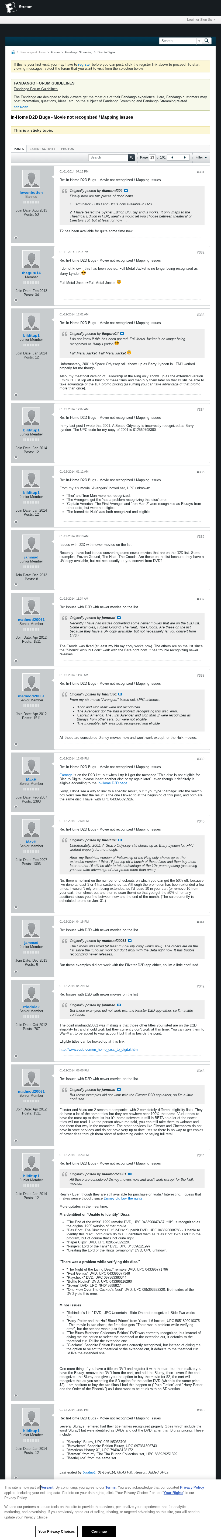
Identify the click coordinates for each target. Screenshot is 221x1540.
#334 (201, 410)
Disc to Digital (106, 52)
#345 (201, 1410)
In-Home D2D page (112, 783)
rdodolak (31, 1007)
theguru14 (31, 273)
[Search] (207, 40)
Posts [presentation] (19, 148)
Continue (99, 1532)
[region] (110, 1509)
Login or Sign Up (199, 20)
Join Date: (24, 210)
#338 (201, 675)
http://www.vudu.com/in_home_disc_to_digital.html (99, 1049)
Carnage (66, 775)
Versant (47, 1487)
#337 (201, 599)
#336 (201, 537)
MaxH (31, 779)
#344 (201, 1155)
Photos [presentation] (67, 148)
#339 (201, 759)
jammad (31, 557)
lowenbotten (31, 192)
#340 (201, 821)
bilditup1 (31, 335)
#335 (201, 472)
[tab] (19, 148)
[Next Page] (184, 157)
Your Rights (173, 1493)
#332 (201, 252)
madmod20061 (31, 619)
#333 (201, 315)
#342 (201, 986)
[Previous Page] (172, 157)
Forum (55, 52)
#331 (201, 172)
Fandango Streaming (78, 52)
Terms (110, 1487)
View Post (126, 190)
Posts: (29, 214)
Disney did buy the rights (123, 1198)
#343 (201, 1071)
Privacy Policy (192, 1487)
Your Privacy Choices (56, 1532)
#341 (201, 922)
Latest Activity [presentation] (42, 148)
